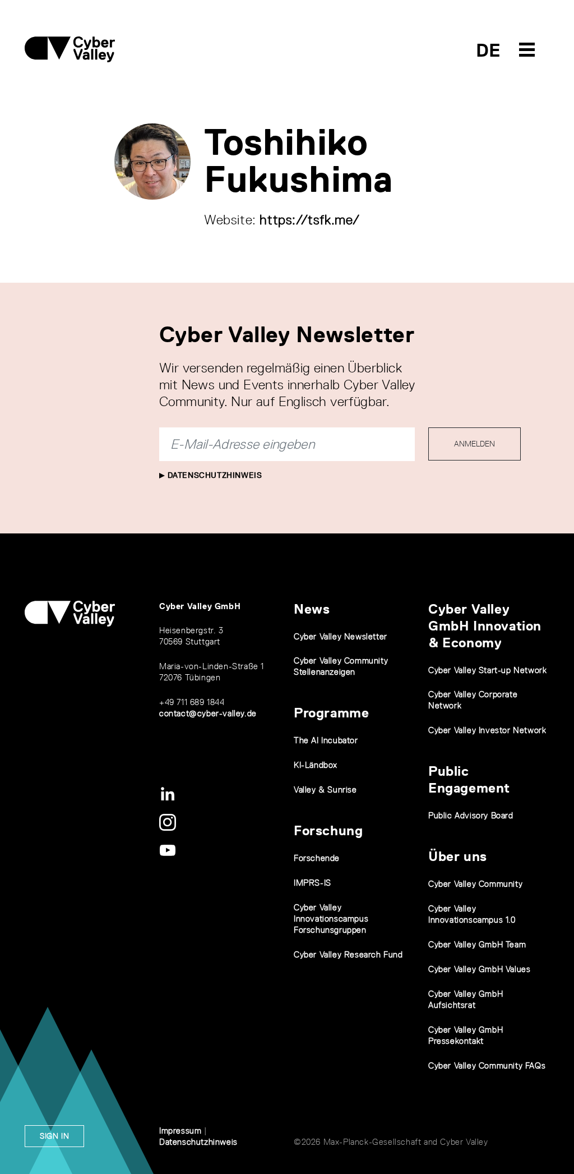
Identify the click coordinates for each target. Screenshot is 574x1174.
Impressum (180, 1130)
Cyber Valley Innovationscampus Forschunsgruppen (331, 918)
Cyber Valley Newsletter (340, 636)
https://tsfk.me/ (310, 219)
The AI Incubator (326, 740)
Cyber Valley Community (475, 883)
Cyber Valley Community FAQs (486, 1065)
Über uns (457, 856)
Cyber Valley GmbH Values (479, 969)
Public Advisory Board (470, 815)
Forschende (317, 858)
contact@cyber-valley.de (208, 713)
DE (488, 50)
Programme (331, 712)
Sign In (54, 1135)
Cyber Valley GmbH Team (477, 944)
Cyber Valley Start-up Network (487, 670)
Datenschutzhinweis (213, 475)
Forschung (328, 830)
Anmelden (474, 443)
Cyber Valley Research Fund (348, 954)
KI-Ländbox (315, 765)
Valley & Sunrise (325, 789)
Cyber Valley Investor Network (487, 730)
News (312, 608)
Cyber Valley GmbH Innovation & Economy (484, 625)
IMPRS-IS (312, 882)
